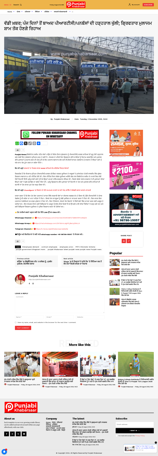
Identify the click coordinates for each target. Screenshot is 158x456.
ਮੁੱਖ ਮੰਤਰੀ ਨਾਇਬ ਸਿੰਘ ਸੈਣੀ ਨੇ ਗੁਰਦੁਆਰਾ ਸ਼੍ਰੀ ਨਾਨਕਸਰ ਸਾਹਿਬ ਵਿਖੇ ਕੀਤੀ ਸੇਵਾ (130, 262)
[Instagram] (33, 283)
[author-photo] (5, 384)
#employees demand (30, 247)
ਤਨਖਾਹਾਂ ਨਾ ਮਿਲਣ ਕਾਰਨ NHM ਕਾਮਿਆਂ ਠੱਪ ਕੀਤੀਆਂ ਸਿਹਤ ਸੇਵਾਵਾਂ (46, 168)
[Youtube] (24, 434)
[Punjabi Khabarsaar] (20, 279)
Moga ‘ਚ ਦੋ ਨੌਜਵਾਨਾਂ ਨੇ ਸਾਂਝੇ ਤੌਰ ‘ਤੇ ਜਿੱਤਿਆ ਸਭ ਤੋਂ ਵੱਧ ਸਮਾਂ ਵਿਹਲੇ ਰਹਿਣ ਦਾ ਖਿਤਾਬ (83, 262)
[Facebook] (29, 283)
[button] (17, 4)
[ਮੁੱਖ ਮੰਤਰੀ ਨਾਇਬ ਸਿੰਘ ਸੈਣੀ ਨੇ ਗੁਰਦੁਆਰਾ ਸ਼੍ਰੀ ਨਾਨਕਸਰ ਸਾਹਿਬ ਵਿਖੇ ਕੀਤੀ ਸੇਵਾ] (115, 262)
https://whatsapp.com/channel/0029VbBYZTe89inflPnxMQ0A (62, 218)
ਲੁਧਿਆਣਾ (74, 427)
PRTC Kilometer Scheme (85, 247)
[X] (18, 434)
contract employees (49, 247)
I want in (133, 430)
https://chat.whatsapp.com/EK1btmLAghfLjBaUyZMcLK (57, 223)
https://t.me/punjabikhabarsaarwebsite (52, 229)
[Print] (124, 241)
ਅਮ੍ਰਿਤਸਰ (75, 437)
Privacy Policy (139, 435)
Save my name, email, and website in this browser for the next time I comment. (47, 322)
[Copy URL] (129, 241)
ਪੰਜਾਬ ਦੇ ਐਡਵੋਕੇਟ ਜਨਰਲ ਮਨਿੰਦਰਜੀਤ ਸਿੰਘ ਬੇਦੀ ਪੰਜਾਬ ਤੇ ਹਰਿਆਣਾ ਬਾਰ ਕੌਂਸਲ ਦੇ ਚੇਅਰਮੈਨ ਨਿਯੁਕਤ (130, 302)
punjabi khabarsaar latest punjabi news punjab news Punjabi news (74, 249)
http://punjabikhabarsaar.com (39, 279)
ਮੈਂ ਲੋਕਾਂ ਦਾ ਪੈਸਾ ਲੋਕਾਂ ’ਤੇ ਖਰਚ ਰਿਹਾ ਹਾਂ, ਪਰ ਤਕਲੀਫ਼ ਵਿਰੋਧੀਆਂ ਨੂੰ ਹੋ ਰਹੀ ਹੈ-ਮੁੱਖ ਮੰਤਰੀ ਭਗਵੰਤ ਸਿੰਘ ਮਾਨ (131, 282)
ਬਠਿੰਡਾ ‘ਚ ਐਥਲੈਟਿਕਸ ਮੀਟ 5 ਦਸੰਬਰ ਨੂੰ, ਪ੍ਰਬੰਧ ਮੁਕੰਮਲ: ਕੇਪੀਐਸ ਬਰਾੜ (34, 262)
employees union (66, 247)
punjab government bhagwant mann (30, 249)
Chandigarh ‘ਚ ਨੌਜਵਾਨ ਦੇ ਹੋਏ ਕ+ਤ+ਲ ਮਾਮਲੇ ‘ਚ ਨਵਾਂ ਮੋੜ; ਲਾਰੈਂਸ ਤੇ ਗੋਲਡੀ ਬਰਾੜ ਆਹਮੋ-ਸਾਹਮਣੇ (57, 190)
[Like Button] (17, 150)
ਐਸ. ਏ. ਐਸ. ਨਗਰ (76, 445)
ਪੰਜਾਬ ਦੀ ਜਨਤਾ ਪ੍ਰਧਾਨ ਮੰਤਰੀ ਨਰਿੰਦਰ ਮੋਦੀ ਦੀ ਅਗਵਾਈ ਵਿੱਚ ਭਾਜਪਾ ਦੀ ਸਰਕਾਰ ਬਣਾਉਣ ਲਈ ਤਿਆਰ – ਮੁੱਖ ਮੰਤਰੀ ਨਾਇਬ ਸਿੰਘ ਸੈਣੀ (132, 272)
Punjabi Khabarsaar (62, 119)
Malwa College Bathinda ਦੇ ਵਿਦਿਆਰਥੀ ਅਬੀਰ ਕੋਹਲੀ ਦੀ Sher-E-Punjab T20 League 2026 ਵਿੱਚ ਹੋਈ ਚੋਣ (132, 292)
